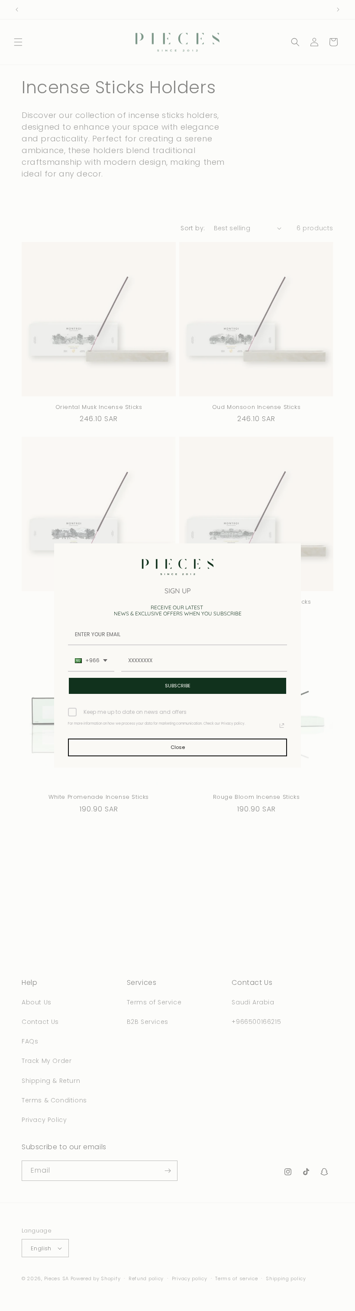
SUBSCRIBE (177, 685)
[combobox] (91, 661)
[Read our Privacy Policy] (282, 725)
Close (178, 747)
